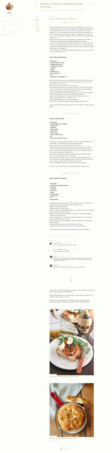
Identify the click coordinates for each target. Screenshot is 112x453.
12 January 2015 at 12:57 (62, 256)
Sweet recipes (48, 10)
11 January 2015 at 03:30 (73, 249)
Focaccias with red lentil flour (63, 438)
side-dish (37, 26)
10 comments (55, 379)
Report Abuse (6, 35)
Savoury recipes (57, 10)
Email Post (55, 234)
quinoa (36, 25)
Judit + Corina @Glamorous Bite (60, 249)
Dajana (9, 13)
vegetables (37, 30)
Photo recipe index (79, 10)
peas (36, 23)
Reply (54, 246)
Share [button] (36, 16)
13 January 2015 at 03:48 (63, 265)
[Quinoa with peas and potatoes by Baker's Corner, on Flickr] (71, 22)
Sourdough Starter (68, 10)
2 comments (55, 440)
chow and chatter (57, 243)
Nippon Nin (56, 265)
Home (41, 10)
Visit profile (9, 15)
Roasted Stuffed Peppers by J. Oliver (64, 377)
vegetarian (37, 31)
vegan (36, 28)
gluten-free (37, 21)
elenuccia (55, 256)
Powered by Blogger (66, 448)
